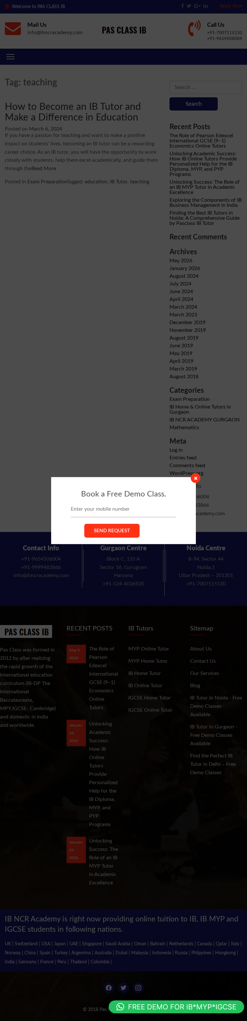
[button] (176, 1006)
